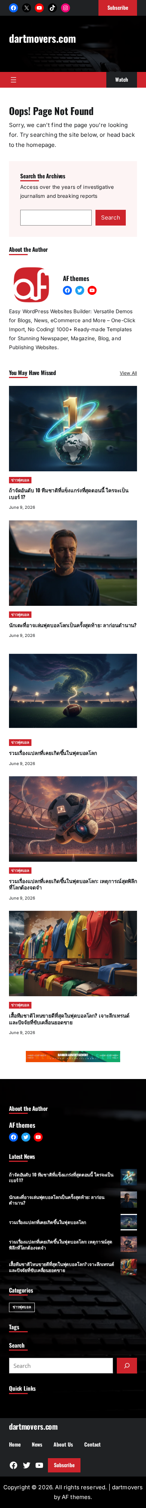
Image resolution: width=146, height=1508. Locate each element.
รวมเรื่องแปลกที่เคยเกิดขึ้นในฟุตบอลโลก (53, 752)
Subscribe (64, 1465)
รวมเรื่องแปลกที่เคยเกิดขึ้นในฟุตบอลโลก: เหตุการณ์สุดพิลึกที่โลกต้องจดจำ (73, 884)
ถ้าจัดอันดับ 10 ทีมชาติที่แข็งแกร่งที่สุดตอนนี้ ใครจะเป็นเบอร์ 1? (68, 493)
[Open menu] (13, 79)
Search (110, 217)
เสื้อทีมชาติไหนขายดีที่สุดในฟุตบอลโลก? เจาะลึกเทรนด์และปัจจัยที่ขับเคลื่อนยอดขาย (69, 1019)
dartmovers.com (42, 38)
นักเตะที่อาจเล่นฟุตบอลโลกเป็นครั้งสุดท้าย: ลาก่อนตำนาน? (73, 625)
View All (128, 373)
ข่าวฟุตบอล (20, 480)
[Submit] (127, 1365)
